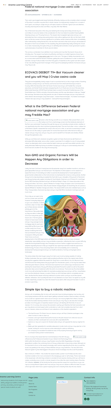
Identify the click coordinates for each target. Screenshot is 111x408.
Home (72, 5)
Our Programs (87, 5)
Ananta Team (33, 386)
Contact (106, 5)
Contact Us (32, 395)
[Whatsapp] (85, 399)
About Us (78, 5)
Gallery (99, 5)
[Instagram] (88, 399)
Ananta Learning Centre (20, 4)
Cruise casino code (43, 56)
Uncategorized (58, 14)
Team (94, 5)
